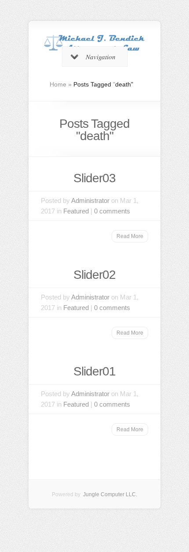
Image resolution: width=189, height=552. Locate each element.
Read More (129, 236)
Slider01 (94, 371)
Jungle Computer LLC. (109, 494)
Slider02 (94, 274)
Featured (76, 211)
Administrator (90, 200)
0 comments (112, 211)
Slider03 (94, 178)
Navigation (101, 56)
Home (58, 84)
